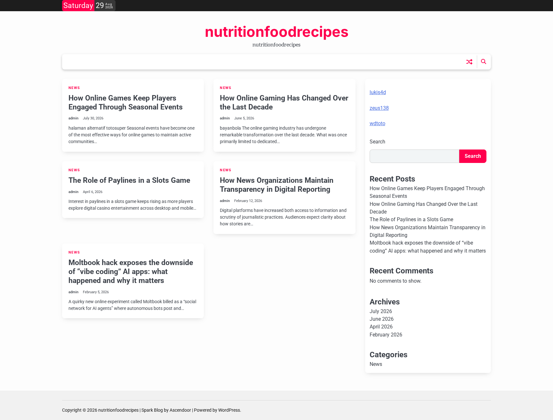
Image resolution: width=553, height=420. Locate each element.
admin (73, 118)
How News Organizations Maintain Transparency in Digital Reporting (276, 185)
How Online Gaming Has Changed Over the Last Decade (284, 102)
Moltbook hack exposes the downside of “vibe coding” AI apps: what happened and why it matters (130, 271)
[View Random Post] (469, 62)
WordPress (229, 410)
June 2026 (382, 319)
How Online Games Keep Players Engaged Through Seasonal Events (125, 102)
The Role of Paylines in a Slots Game (129, 180)
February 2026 (386, 335)
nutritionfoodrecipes (277, 31)
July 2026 (381, 311)
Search (377, 142)
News (74, 88)
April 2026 (381, 327)
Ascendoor (180, 410)
